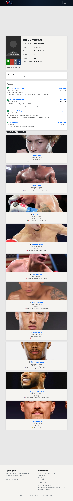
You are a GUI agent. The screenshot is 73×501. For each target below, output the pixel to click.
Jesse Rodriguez (37, 302)
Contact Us (41, 476)
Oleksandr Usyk (37, 422)
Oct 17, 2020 (62, 88)
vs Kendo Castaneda (17, 88)
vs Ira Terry (14, 122)
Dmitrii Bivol (37, 332)
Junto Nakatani (37, 245)
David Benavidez (37, 274)
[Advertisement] (36, 19)
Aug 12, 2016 (62, 122)
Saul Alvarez (37, 215)
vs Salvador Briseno (17, 100)
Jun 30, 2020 (62, 99)
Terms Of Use (42, 480)
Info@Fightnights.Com (47, 473)
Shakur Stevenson (37, 362)
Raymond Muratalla (37, 392)
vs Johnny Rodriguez (17, 111)
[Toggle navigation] (64, 3)
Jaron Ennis (37, 185)
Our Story (41, 478)
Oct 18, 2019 (62, 111)
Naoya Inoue (37, 155)
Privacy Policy (42, 482)
